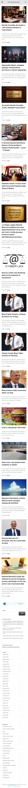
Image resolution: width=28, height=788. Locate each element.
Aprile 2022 (5, 683)
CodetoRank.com (12, 784)
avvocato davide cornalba (8, 729)
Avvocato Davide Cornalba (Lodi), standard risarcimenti (13, 106)
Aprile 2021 (5, 703)
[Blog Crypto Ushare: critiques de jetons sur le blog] (14, 311)
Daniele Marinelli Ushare (8, 748)
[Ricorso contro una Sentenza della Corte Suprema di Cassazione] (14, 270)
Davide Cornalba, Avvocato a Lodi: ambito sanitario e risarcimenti (13, 27)
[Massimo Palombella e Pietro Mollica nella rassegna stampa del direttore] (14, 495)
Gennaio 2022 (6, 691)
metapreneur (6, 775)
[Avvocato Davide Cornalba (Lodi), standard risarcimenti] (14, 102)
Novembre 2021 (6, 693)
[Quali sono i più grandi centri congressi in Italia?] (14, 459)
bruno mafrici (6, 733)
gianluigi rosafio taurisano (8, 760)
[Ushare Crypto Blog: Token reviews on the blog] (14, 350)
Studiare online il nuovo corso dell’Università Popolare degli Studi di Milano (14, 186)
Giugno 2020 (5, 712)
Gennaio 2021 (6, 708)
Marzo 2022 (5, 686)
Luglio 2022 (5, 676)
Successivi (20, 603)
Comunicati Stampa (7, 743)
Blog (4, 731)
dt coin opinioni (6, 753)
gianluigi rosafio (6, 758)
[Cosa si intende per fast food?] (14, 425)
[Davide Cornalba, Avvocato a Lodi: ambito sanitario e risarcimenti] (14, 22)
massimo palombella (7, 772)
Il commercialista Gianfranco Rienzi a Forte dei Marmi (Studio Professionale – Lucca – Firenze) (14, 146)
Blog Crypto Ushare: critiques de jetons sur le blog (14, 315)
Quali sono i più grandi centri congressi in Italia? (13, 463)
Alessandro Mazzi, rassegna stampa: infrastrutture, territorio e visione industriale (14, 67)
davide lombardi (6, 751)
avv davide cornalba (7, 726)
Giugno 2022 (5, 678)
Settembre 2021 (6, 698)
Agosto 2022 (6, 674)
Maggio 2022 (6, 681)
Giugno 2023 (5, 661)
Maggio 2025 (6, 654)
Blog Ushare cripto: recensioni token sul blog (13, 638)
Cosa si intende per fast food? (14, 428)
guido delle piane (6, 763)
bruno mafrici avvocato (8, 736)
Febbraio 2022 (6, 688)
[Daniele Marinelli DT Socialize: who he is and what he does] (14, 535)
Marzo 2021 (5, 705)
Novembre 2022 (6, 669)
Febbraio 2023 (6, 664)
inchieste (5, 767)
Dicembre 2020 (6, 710)
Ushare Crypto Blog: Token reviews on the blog (12, 354)
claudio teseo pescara (8, 741)
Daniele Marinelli (6, 746)
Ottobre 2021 (6, 695)
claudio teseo (6, 738)
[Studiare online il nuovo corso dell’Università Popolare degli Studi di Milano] (14, 181)
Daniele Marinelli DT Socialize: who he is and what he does (13, 540)
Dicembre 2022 (6, 666)
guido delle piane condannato (9, 765)
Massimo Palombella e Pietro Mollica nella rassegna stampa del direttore (13, 500)
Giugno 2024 (6, 657)
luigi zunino (5, 770)
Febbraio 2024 (6, 659)
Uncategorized (6, 777)
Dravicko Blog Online (14, 2)
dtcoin (4, 755)
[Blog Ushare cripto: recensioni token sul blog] (14, 387)
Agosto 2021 (6, 700)
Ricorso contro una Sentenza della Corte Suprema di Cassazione (13, 275)
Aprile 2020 (5, 715)
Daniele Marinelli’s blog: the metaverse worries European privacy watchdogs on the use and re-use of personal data (14, 580)
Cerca (3, 610)
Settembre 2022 (6, 671)
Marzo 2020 (5, 717)
